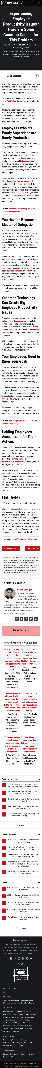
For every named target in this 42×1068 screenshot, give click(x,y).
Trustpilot (21, 964)
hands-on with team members (19, 181)
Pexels (31, 1066)
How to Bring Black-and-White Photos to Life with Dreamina (23, 800)
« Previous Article (10, 548)
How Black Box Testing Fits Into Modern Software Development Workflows (23, 848)
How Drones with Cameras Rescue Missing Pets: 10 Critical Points (23, 793)
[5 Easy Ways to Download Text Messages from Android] (12, 752)
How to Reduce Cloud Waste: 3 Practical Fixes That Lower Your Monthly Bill (23, 872)
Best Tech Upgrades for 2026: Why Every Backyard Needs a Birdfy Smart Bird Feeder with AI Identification (12, 679)
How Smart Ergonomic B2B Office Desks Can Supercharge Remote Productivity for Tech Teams (12, 723)
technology (18, 321)
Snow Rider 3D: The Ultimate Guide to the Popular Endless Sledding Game (23, 855)
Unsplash (19, 1066)
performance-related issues (13, 462)
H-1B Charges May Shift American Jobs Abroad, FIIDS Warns (23, 911)
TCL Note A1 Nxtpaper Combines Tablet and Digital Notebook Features (23, 903)
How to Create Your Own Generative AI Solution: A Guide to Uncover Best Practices (23, 785)
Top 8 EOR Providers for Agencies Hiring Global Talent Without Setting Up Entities (23, 815)
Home (5, 51)
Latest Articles (13, 51)
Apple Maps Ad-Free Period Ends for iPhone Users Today (23, 918)
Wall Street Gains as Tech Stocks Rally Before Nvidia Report (23, 889)
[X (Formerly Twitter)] (26, 620)
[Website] (16, 620)
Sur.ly (24, 979)
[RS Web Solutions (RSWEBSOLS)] (12, 3)
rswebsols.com (21, 975)
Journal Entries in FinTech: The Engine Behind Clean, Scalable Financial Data (29, 720)
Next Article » (33, 548)
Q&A (35, 539)
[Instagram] (36, 620)
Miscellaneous (17, 48)
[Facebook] (21, 620)
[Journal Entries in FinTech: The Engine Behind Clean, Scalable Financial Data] (29, 711)
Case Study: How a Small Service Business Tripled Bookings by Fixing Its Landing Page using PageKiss (23, 864)
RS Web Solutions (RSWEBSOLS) (23, 1063)
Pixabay (25, 1066)
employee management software (19, 271)
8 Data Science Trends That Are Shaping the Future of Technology (23, 841)
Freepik (36, 1066)
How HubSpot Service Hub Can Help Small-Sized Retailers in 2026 (23, 807)
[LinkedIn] (31, 620)
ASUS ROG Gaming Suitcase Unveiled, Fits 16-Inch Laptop (23, 896)
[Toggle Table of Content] (36, 76)
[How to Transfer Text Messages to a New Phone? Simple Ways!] (29, 752)
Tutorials (26, 48)
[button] (34, 3)
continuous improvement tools (26, 195)
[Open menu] (4, 992)
